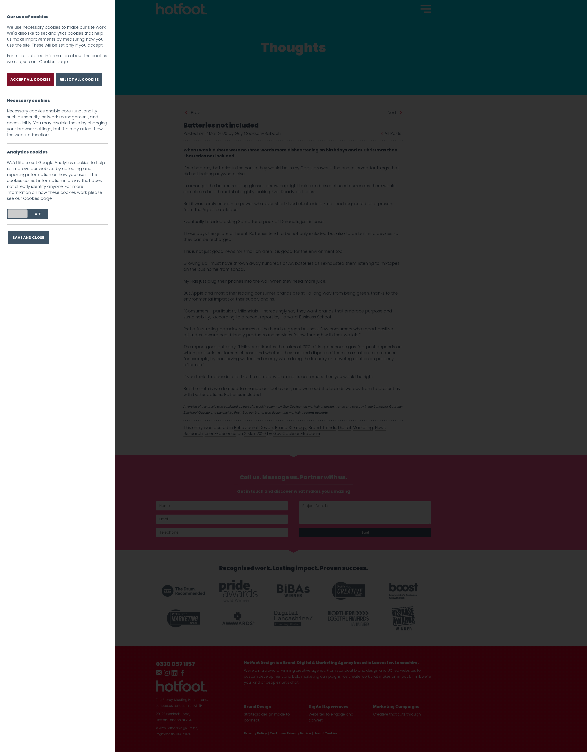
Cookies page (53, 61)
